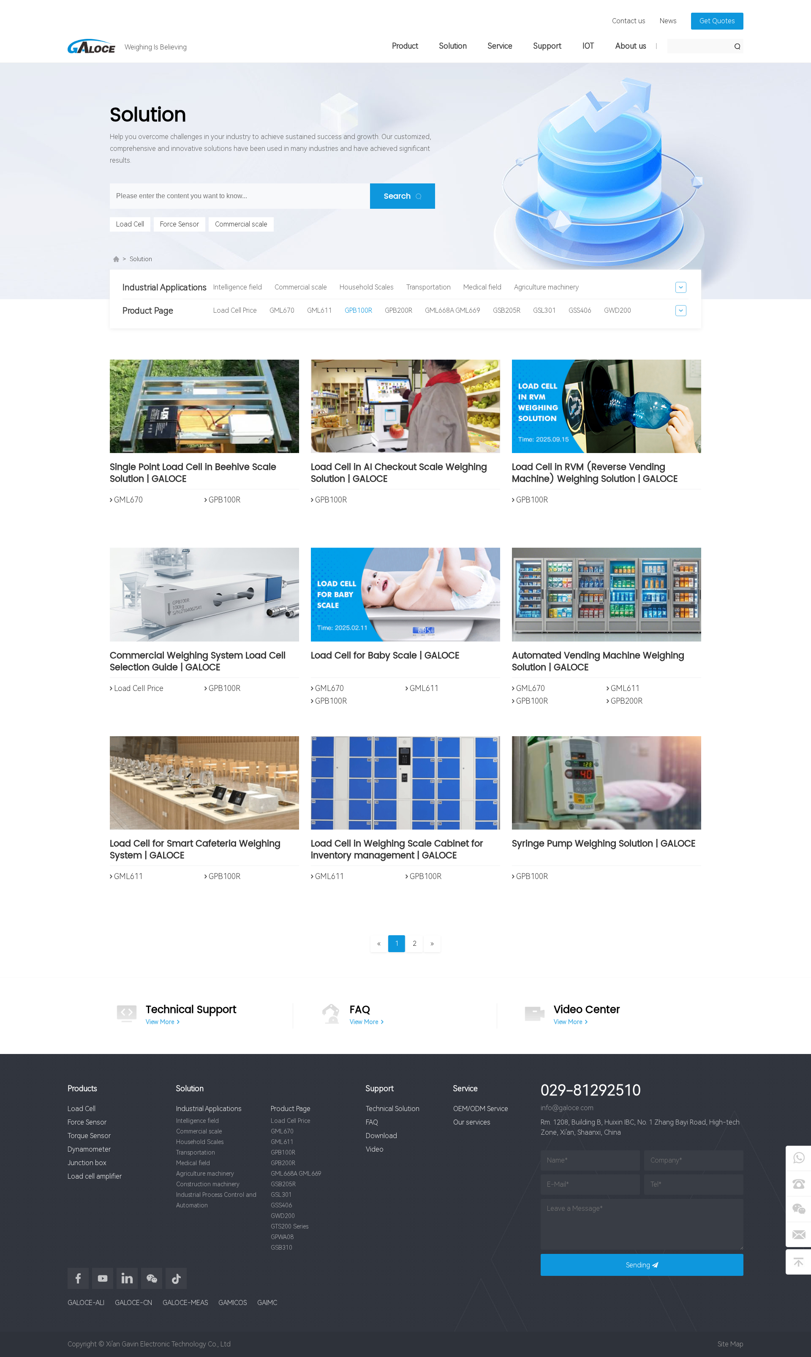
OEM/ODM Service (480, 1109)
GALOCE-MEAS (185, 1303)
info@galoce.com (567, 1108)
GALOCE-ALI (86, 1303)
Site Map (730, 1344)
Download (381, 1136)
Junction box (87, 1163)
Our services (471, 1122)
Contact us (628, 21)
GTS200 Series (289, 1226)
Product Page (290, 1109)
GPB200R (398, 310)
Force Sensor (179, 224)
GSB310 (281, 1247)
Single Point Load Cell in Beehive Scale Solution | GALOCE (193, 473)
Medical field (482, 287)
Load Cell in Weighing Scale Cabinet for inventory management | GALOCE (397, 850)
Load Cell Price (235, 310)
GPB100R (358, 310)
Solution (453, 45)
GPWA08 (282, 1237)
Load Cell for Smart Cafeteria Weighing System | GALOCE (195, 850)
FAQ (372, 1122)
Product (405, 45)
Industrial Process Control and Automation (216, 1200)
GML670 (281, 310)
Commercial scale (241, 224)
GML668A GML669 (452, 310)
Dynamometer (89, 1149)
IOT (588, 45)
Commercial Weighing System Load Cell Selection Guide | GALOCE (198, 662)
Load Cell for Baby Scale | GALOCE (385, 656)
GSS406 (580, 310)
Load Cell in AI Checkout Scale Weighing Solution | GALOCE (399, 473)
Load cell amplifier (95, 1176)
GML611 (319, 310)
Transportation (428, 287)
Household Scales (367, 287)
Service (500, 45)
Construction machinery (207, 1184)
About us (630, 45)
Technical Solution (392, 1109)
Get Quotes (717, 21)
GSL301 (544, 310)
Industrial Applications (209, 1109)
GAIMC (267, 1303)
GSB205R (506, 310)
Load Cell (130, 224)
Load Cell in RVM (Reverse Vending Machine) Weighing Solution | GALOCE (595, 473)
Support (547, 45)
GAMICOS (232, 1303)
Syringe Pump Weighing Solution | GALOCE (604, 844)
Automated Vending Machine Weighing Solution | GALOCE (598, 662)
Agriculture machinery (546, 287)
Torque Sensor (89, 1136)
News (668, 21)
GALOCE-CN (133, 1303)
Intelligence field (237, 287)
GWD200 (617, 310)
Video (375, 1149)
